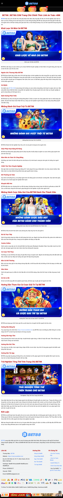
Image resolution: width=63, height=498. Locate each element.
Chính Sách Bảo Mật (56, 465)
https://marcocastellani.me (25, 330)
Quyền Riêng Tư (55, 463)
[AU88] (16, 495)
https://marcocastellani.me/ (15, 456)
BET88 (3, 18)
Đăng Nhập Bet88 (39, 456)
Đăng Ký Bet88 (38, 453)
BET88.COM (12, 88)
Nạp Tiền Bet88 (38, 459)
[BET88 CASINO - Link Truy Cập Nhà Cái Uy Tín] (31, 3)
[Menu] (2, 3)
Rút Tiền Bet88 (38, 461)
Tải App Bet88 (38, 464)
